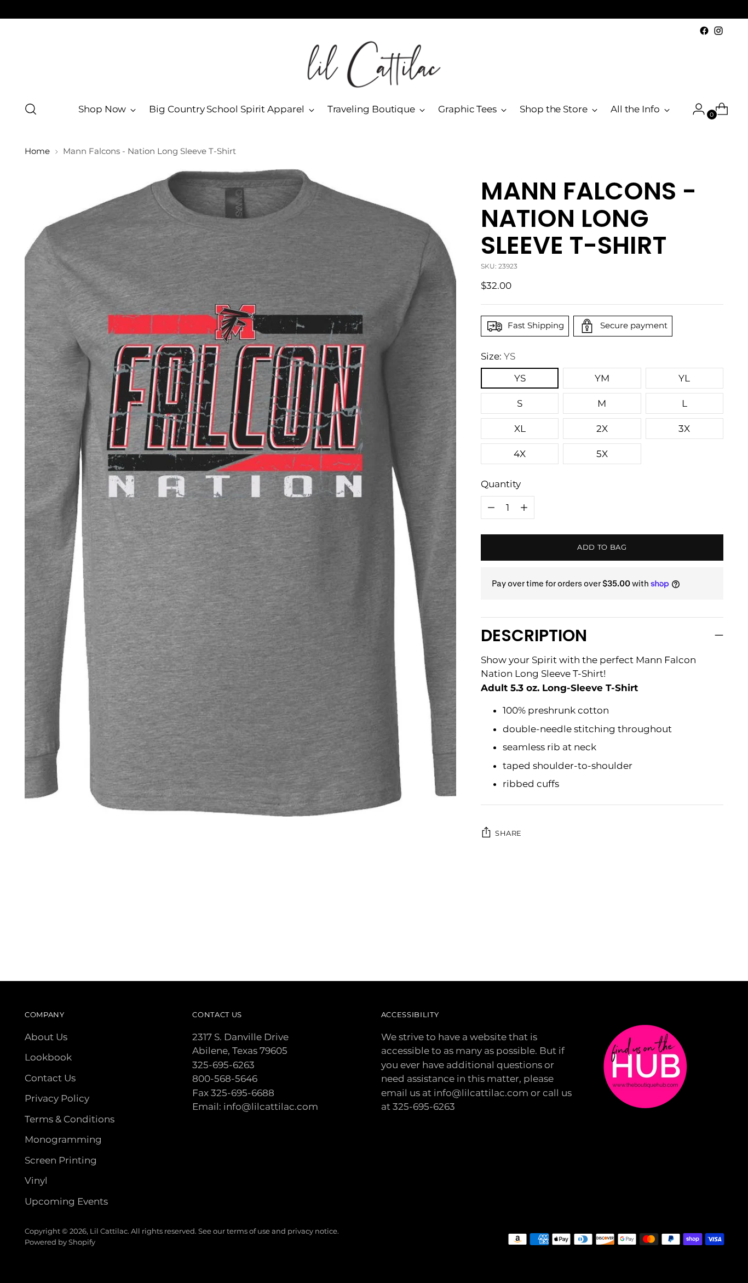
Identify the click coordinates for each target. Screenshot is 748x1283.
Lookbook (48, 1057)
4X (520, 453)
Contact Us (50, 1078)
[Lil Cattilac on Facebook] (704, 31)
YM (602, 378)
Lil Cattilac (109, 1231)
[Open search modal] (31, 109)
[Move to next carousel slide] (714, 943)
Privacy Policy (57, 1098)
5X (602, 453)
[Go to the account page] (694, 109)
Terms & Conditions (69, 1119)
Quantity (501, 483)
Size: (498, 356)
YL (684, 378)
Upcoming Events (66, 1201)
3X (684, 428)
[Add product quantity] (491, 507)
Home (37, 151)
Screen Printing (61, 1160)
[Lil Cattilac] (374, 64)
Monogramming (63, 1139)
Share (508, 833)
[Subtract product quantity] (524, 507)
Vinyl (36, 1180)
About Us (46, 1036)
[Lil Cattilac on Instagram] (718, 31)
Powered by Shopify (60, 1242)
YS (520, 378)
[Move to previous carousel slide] (689, 943)
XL (520, 428)
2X (602, 428)
